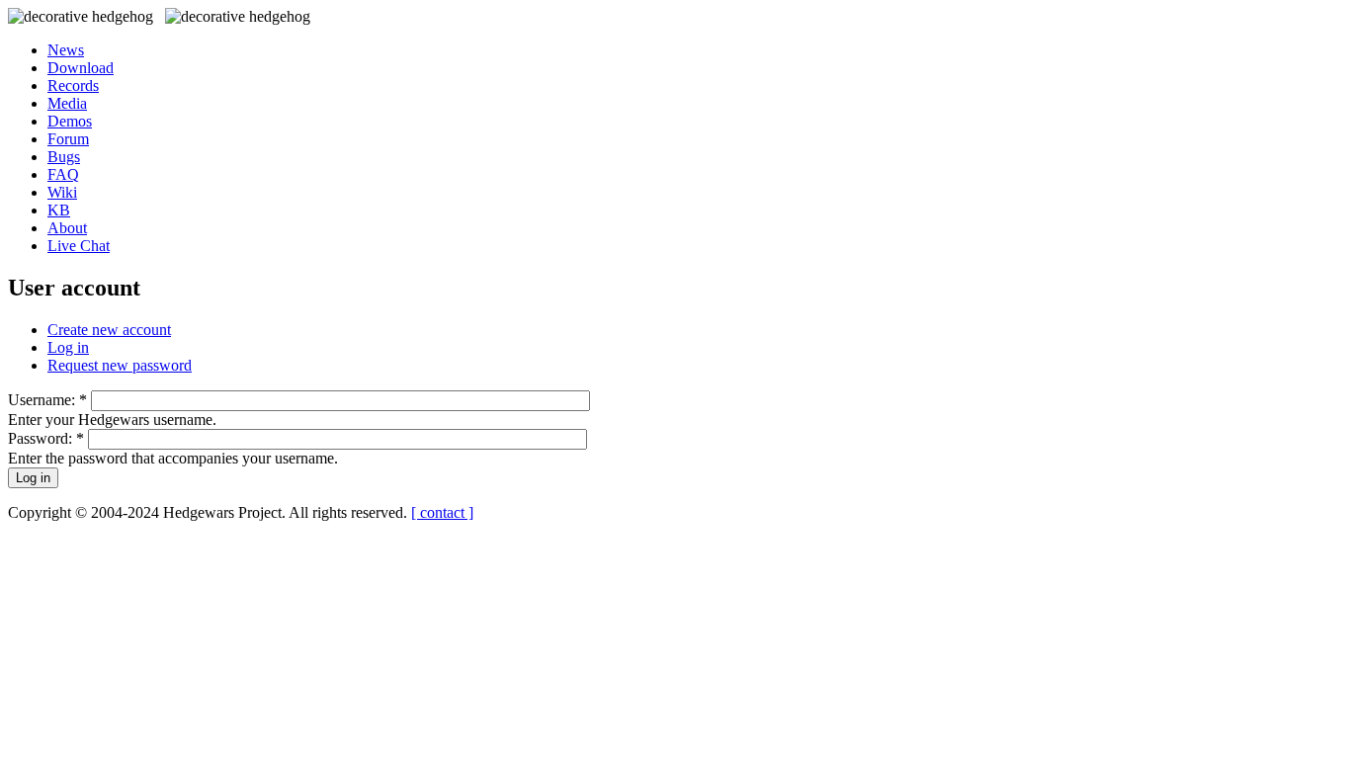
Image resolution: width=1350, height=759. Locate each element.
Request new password (119, 365)
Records (73, 85)
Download (80, 67)
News (65, 50)
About (67, 227)
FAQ (63, 174)
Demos (69, 121)
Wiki (62, 192)
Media (67, 103)
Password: (46, 438)
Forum (68, 138)
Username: (47, 399)
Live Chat (78, 245)
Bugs (63, 156)
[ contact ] (442, 512)
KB (58, 210)
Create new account (109, 329)
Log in (68, 347)
